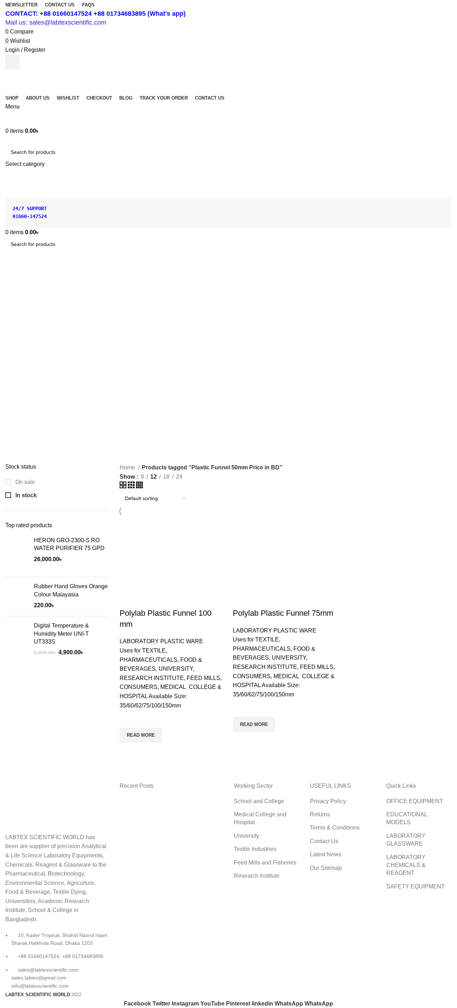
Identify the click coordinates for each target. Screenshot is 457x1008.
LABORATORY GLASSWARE (406, 840)
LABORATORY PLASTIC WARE (161, 641)
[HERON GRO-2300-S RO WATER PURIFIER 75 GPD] (17, 553)
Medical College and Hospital (260, 818)
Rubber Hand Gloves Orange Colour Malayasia (71, 590)
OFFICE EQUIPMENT (414, 801)
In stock (25, 495)
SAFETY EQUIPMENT (415, 886)
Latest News (325, 854)
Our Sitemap (326, 868)
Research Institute (257, 876)
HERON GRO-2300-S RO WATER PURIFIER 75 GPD (69, 544)
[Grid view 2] (124, 486)
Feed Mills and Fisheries (265, 863)
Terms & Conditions (335, 828)
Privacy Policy (328, 801)
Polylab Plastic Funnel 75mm (283, 613)
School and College (259, 801)
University (246, 836)
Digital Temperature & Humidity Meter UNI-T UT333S (61, 634)
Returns (320, 814)
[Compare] (128, 599)
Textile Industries (255, 849)
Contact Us (324, 841)
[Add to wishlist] (128, 719)
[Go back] (14, 275)
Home (128, 467)
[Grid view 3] (132, 486)
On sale (24, 482)
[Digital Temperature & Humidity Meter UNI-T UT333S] (17, 639)
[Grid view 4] (139, 486)
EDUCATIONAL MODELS (406, 818)
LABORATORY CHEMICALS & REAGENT (406, 865)
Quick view (128, 752)
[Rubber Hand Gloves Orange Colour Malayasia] (17, 597)
